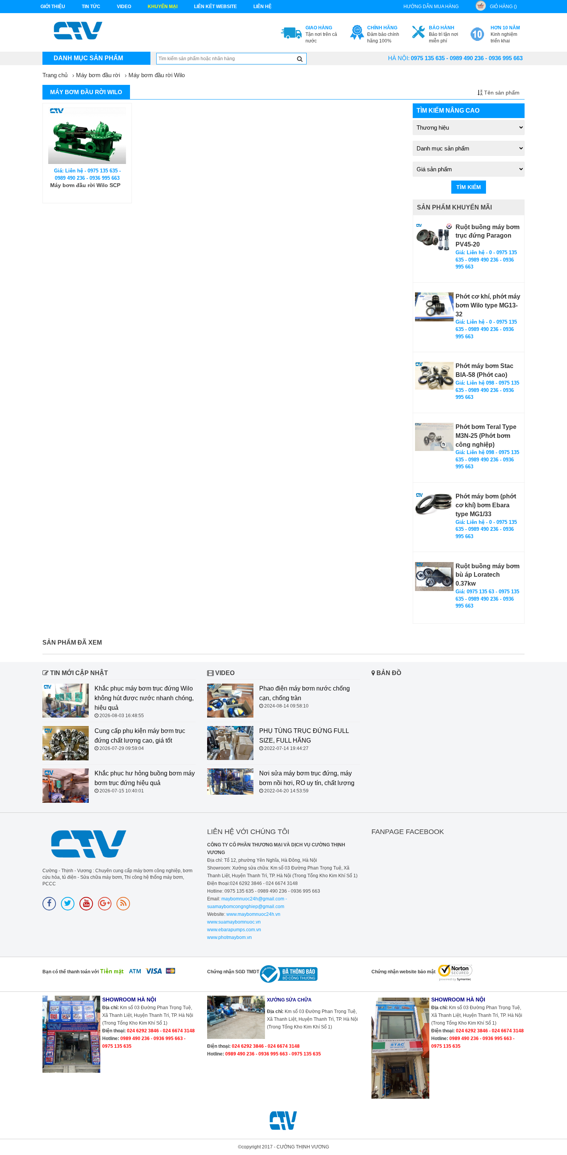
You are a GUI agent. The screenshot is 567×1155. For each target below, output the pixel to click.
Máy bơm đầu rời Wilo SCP (85, 185)
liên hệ (262, 6)
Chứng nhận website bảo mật (403, 971)
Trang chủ (55, 75)
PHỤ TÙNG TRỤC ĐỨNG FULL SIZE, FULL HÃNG (304, 736)
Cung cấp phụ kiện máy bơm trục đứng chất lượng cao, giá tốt (139, 736)
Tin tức (91, 6)
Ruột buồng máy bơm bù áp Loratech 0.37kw (488, 575)
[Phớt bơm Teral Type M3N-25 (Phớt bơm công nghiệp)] (434, 437)
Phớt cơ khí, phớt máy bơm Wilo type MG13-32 (488, 305)
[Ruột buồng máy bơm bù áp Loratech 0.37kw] (434, 576)
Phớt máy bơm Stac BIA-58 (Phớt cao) (484, 370)
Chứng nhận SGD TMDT (233, 971)
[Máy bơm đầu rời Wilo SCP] (87, 135)
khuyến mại (162, 6)
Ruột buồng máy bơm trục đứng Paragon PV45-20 (488, 236)
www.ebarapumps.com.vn (234, 929)
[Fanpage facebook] (49, 903)
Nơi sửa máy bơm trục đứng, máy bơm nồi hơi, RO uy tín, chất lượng (306, 778)
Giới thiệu (52, 6)
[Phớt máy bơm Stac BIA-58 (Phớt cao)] (434, 376)
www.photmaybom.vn (229, 937)
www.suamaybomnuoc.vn (234, 922)
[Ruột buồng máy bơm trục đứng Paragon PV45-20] (434, 237)
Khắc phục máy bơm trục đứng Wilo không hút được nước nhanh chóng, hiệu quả (144, 698)
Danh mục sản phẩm (88, 58)
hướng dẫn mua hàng (431, 6)
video (124, 6)
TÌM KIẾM (468, 187)
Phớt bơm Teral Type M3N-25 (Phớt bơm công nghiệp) (486, 436)
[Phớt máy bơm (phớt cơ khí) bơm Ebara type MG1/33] (434, 504)
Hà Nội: (399, 58)
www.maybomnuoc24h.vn (252, 914)
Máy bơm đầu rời (98, 75)
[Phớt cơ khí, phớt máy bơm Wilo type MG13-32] (434, 306)
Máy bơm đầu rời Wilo (156, 75)
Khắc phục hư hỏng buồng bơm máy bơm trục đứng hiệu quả (144, 778)
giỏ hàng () (503, 6)
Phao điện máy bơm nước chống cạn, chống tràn (304, 693)
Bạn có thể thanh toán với (70, 971)
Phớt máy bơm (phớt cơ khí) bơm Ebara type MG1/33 (486, 505)
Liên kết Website (215, 6)
